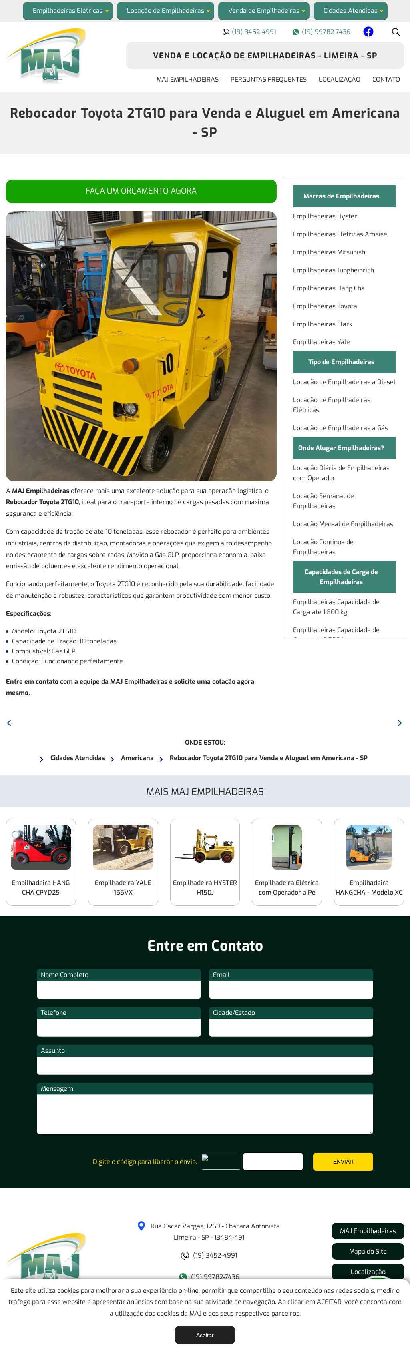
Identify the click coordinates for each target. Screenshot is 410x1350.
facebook (367, 33)
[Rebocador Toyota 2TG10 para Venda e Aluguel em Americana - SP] (60, 56)
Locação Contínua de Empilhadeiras (323, 547)
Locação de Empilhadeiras (165, 10)
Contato (386, 79)
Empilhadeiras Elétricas (68, 10)
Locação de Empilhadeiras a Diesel (344, 382)
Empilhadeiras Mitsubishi (330, 252)
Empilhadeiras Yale (321, 342)
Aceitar (205, 1335)
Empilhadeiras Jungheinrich (333, 270)
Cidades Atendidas (351, 10)
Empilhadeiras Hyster (325, 216)
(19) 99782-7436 (326, 32)
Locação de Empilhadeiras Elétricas (331, 405)
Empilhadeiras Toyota (325, 306)
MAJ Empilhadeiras (188, 79)
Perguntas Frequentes (269, 79)
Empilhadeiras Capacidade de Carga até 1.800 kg (336, 607)
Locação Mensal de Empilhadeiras (343, 524)
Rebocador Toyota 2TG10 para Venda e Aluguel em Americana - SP (205, 123)
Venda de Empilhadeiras (263, 10)
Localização (339, 79)
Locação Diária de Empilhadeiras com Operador (341, 473)
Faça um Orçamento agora (141, 191)
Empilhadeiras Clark (322, 324)
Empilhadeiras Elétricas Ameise (340, 234)
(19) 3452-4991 (254, 32)
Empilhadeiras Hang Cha (329, 288)
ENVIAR (343, 1161)
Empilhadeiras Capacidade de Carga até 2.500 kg (336, 635)
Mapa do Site (368, 1251)
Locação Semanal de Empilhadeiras (323, 501)
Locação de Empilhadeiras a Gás (340, 428)
